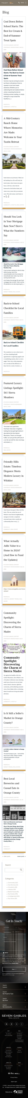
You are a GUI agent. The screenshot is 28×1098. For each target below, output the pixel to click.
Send (13, 969)
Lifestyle (13, 106)
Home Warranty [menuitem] (8, 1056)
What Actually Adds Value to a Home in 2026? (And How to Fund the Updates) (13, 550)
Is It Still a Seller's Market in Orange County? (13, 718)
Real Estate (20, 205)
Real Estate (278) (13, 894)
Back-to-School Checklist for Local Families (14, 308)
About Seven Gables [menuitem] (9, 1065)
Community (7, 106)
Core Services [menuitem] (8, 1050)
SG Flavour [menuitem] (8, 1068)
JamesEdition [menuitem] (19, 1035)
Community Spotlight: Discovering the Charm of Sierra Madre (12, 622)
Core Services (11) (13, 885)
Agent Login (14, 1081)
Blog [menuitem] (19, 1065)
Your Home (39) (12, 898)
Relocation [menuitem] (8, 1055)
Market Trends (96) (13, 891)
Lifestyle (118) (12, 889)
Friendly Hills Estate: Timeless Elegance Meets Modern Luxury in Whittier (14, 471)
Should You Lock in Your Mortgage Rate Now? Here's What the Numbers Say (14, 226)
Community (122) (13, 882)
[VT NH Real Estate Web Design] (18, 1092)
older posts (7, 856)
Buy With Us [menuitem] (8, 1033)
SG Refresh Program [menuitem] (19, 1040)
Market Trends (14, 599)
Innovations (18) (12, 887)
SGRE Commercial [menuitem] (8, 1052)
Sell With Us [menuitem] (19, 1033)
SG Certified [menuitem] (8, 1053)
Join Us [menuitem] (19, 1050)
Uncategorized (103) (14, 896)
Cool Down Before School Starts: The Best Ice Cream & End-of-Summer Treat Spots (13, 31)
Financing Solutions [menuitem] (19, 1041)
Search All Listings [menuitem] (8, 1035)
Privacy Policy (15, 963)
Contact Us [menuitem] (19, 1052)
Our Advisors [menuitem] (8, 1067)
